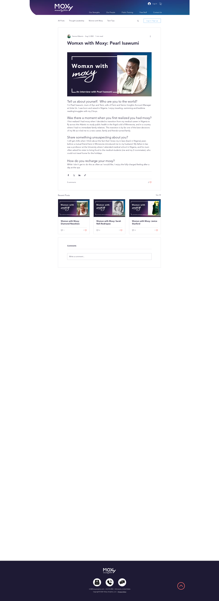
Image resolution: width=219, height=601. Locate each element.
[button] (160, 4)
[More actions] (150, 36)
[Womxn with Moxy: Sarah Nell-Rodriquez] (109, 208)
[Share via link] (85, 175)
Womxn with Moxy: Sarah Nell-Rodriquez (108, 222)
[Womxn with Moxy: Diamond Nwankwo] (74, 208)
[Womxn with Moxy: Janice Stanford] (145, 208)
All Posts (61, 21)
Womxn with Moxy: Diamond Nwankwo (70, 222)
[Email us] (97, 582)
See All (158, 195)
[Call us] (110, 582)
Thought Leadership (76, 21)
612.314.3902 (109, 589)
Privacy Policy (122, 592)
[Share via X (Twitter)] (74, 175)
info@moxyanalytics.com (96, 589)
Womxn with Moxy (96, 21)
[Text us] (122, 582)
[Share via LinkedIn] (79, 175)
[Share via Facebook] (68, 175)
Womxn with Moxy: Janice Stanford (144, 222)
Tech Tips (110, 21)
